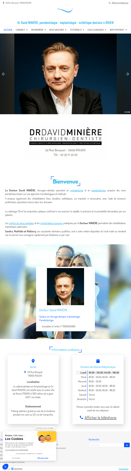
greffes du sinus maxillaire (21, 223)
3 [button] (129, 112)
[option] (65, 74)
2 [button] (127, 112)
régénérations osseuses (51, 223)
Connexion (123, 468)
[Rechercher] (127, 445)
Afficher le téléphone (120, 2)
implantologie (76, 190)
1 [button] (125, 112)
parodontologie (98, 190)
